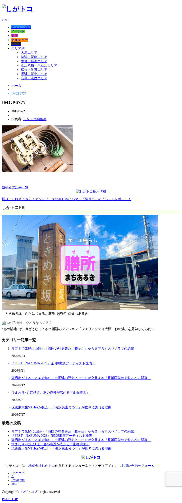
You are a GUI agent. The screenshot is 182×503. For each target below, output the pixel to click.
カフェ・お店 (21, 27)
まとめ (16, 44)
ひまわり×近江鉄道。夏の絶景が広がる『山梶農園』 (50, 392)
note (14, 483)
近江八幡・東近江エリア (39, 65)
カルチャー (19, 40)
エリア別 (18, 48)
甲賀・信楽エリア (34, 61)
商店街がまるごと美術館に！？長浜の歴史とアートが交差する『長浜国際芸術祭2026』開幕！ (81, 378)
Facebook (17, 472)
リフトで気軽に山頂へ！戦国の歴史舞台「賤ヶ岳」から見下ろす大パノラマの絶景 (72, 348)
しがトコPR (13, 207)
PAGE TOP (10, 499)
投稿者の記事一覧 (15, 187)
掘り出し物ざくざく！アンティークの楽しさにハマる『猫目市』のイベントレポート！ (66, 199)
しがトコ (27, 492)
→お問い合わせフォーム (136, 466)
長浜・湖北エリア (34, 74)
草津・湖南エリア (34, 57)
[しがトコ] (17, 9)
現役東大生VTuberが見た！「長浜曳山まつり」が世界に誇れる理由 (61, 407)
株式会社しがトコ (41, 466)
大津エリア (29, 52)
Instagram (18, 480)
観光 (14, 35)
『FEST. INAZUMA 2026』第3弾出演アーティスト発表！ (53, 363)
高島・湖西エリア (34, 78)
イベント (18, 31)
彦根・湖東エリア (34, 69)
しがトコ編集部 (34, 119)
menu (5, 20)
